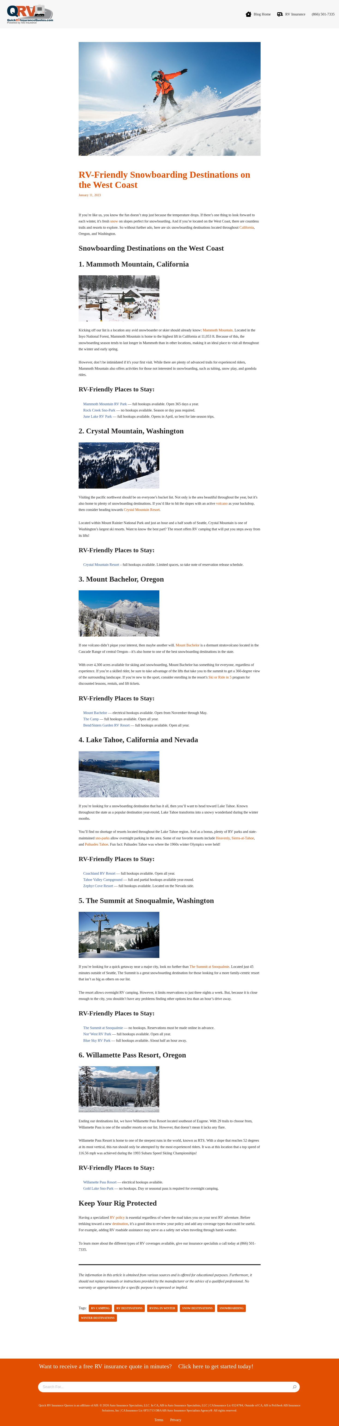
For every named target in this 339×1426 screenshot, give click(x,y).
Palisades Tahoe (96, 844)
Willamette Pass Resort (99, 1182)
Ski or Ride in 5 (220, 677)
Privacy (175, 1420)
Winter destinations (98, 1318)
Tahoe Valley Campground (102, 880)
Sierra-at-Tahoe (243, 838)
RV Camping (100, 1308)
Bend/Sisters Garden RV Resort (106, 725)
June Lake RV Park (97, 416)
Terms (158, 1420)
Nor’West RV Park (97, 1034)
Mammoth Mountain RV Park (105, 404)
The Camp (91, 719)
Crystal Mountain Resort (142, 510)
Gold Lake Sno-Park (98, 1188)
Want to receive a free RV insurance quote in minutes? (105, 1366)
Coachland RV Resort (99, 873)
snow (114, 221)
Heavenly (223, 838)
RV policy (117, 1217)
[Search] (294, 1387)
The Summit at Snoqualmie (209, 967)
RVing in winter (162, 1308)
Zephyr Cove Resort (98, 886)
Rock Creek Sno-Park (99, 410)
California (246, 227)
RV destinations (129, 1308)
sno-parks (102, 838)
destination (120, 1224)
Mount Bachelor (187, 645)
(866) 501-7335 (323, 14)
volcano (222, 503)
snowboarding (232, 1308)
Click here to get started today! (215, 1366)
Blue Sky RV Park (96, 1040)
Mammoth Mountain (218, 330)
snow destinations (197, 1308)
